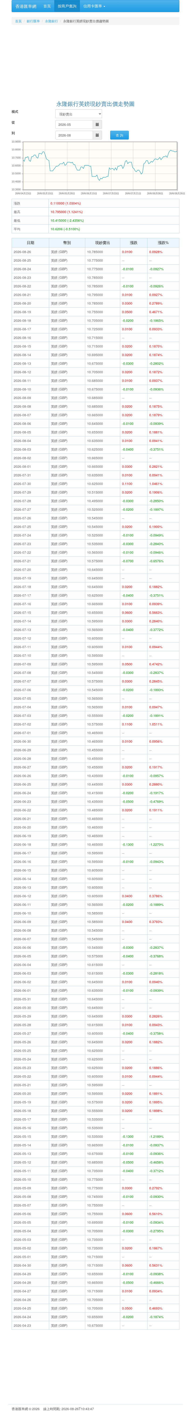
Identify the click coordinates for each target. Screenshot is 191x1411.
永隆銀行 (51, 21)
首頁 (47, 6)
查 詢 (119, 135)
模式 (15, 111)
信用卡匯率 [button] (93, 6)
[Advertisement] (95, 63)
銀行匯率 (33, 21)
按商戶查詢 (67, 6)
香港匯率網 (25, 6)
